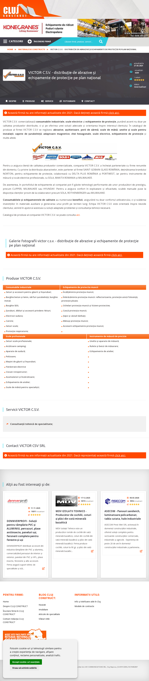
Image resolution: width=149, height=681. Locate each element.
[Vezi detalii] (43, 568)
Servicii (49, 101)
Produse (30, 101)
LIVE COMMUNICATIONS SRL (95, 667)
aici (78, 215)
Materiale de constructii (31, 49)
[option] (74, 28)
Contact (89, 101)
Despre (12, 101)
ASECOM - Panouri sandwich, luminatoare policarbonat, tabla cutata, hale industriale (122, 514)
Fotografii (69, 101)
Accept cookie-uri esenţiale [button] (26, 662)
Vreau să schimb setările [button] (24, 668)
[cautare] (100, 42)
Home (10, 49)
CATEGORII (16, 41)
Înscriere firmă (42, 41)
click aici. (113, 112)
